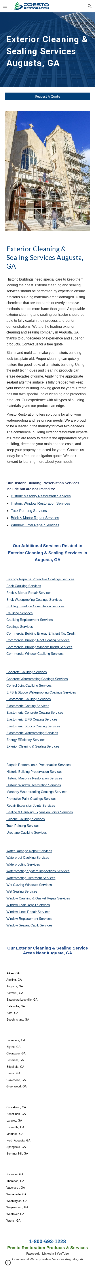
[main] (48, 49)
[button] (5, 6)
